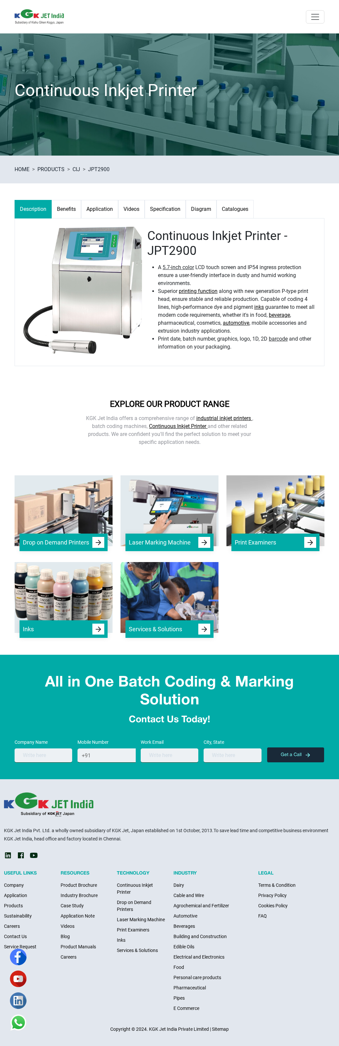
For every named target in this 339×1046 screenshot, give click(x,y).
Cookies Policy (273, 905)
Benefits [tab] (66, 209)
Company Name (31, 742)
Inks (121, 940)
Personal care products (197, 977)
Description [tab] (33, 209)
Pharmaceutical (189, 987)
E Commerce (186, 1008)
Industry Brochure (79, 895)
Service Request (20, 946)
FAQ (262, 916)
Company (14, 885)
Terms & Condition (277, 885)
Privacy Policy (272, 895)
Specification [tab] (165, 209)
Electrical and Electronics (198, 957)
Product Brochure (79, 885)
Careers (12, 926)
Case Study (72, 905)
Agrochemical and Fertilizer (201, 905)
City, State (214, 742)
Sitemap (220, 1029)
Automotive (185, 916)
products (51, 169)
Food (178, 967)
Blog (65, 936)
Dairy (178, 885)
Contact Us (15, 936)
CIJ (76, 169)
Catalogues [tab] (235, 209)
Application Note (78, 916)
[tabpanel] (169, 289)
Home (22, 169)
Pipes (179, 998)
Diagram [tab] (201, 209)
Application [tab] (99, 209)
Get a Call (292, 755)
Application (15, 895)
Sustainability (18, 916)
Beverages (184, 926)
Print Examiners (133, 929)
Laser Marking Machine (141, 919)
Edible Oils (183, 946)
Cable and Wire (188, 895)
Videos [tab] (131, 209)
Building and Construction (200, 936)
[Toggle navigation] (315, 17)
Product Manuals (78, 946)
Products (13, 905)
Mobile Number (93, 742)
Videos (67, 926)
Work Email (152, 742)
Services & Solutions (137, 950)
